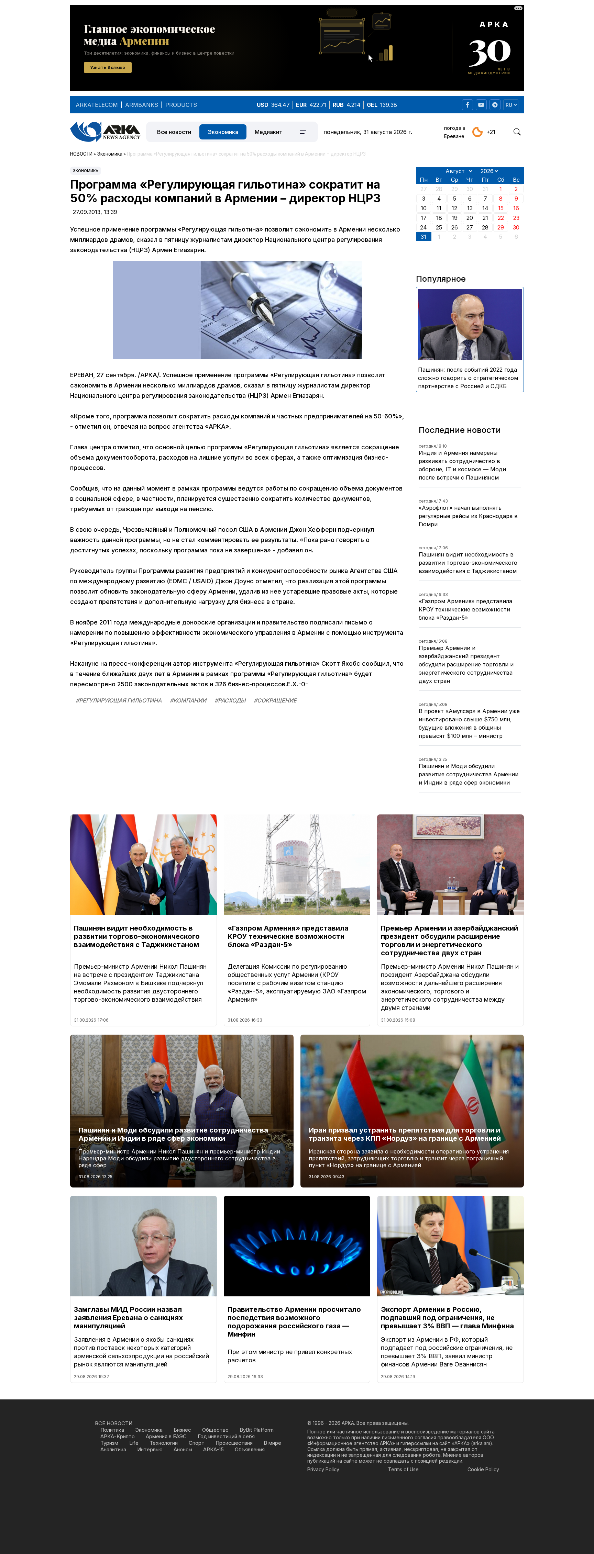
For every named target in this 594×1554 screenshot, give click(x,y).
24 (423, 227)
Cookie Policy (483, 1469)
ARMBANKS (141, 104)
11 (439, 208)
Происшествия (234, 1443)
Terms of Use (403, 1469)
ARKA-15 (213, 1449)
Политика (112, 1430)
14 (485, 208)
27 (469, 227)
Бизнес (182, 1430)
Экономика (223, 131)
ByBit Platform (257, 1430)
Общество (215, 1430)
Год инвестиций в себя (226, 1436)
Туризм (109, 1443)
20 (469, 217)
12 (454, 208)
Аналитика (113, 1449)
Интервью (150, 1449)
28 (485, 227)
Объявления (250, 1449)
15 (501, 208)
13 (470, 208)
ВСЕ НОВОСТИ (113, 1423)
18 (439, 217)
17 (424, 217)
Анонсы (183, 1449)
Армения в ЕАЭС (166, 1436)
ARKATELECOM (97, 104)
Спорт (197, 1443)
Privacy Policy (323, 1469)
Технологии (164, 1443)
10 (424, 208)
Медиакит (268, 131)
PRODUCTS (181, 104)
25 (439, 227)
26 (454, 227)
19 (455, 217)
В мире (272, 1443)
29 (500, 227)
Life (134, 1443)
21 (485, 217)
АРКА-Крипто (117, 1436)
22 (501, 217)
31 (423, 236)
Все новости (174, 131)
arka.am (481, 1443)
